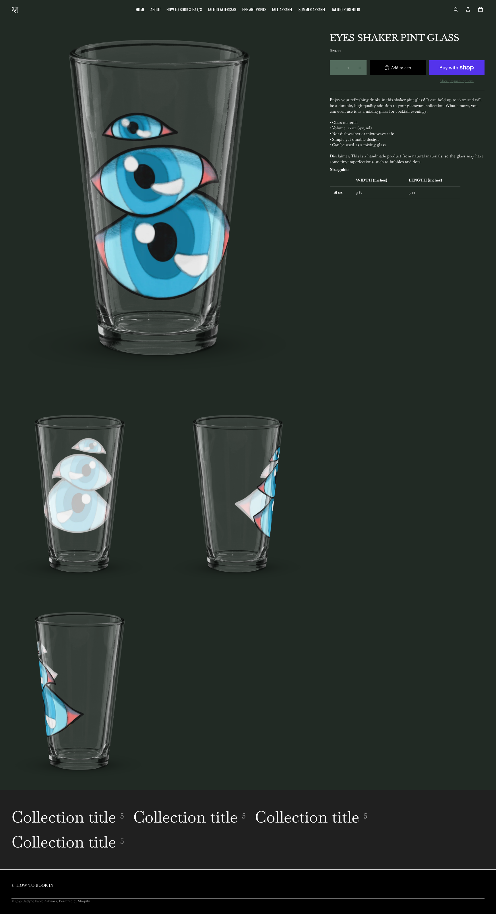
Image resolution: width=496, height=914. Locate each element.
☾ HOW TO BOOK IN (32, 885)
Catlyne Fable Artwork (39, 901)
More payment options (457, 81)
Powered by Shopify (74, 901)
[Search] (456, 9)
